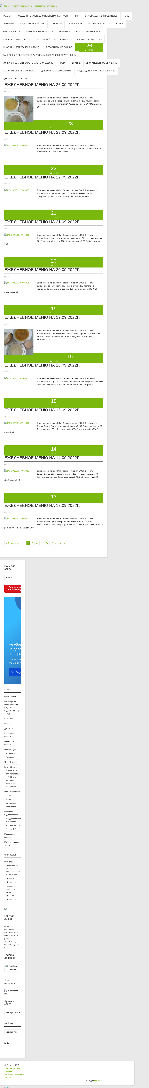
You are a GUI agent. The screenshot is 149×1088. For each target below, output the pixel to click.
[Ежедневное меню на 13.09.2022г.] (16, 519)
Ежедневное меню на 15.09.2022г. (42, 410)
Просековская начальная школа (12, 889)
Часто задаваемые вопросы (19, 71)
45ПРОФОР (64, 31)
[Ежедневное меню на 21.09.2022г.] (16, 236)
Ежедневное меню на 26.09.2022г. (42, 84)
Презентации (10, 749)
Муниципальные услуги (39, 31)
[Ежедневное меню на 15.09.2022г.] (16, 424)
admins (7, 91)
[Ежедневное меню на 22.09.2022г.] (16, 191)
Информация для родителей (101, 16)
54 (47, 543)
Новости (10, 878)
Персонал (11, 882)
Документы (9, 729)
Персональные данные (59, 47)
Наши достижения (12, 792)
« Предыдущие (13, 543)
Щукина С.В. (11, 829)
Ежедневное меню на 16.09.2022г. (42, 365)
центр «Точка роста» (15, 78)
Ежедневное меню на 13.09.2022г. (42, 505)
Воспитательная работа (90, 31)
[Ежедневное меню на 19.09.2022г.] (18, 354)
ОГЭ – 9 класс (10, 762)
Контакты (56, 24)
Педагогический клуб (32, 24)
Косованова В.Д (13, 825)
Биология (10, 757)
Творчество (11, 807)
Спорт (8, 795)
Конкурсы (10, 799)
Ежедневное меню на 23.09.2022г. (42, 132)
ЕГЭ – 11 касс (10, 767)
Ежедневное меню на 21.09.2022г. (42, 222)
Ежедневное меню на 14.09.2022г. (42, 457)
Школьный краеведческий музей (21, 47)
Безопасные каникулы (89, 39)
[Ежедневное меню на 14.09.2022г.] (16, 472)
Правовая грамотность (16, 39)
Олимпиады (11, 803)
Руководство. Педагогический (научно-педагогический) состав (11, 708)
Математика (11, 753)
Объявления (75, 24)
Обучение (8, 24)
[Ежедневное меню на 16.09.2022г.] (16, 379)
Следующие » (58, 543)
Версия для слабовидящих (15, 588)
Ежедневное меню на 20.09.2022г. (42, 269)
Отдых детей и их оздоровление (96, 71)
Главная (7, 16)
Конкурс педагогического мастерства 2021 (28, 63)
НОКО (126, 16)
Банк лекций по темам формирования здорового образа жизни (39, 55)
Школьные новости (99, 24)
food (62, 63)
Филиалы (8, 862)
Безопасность (11, 31)
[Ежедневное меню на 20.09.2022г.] (16, 283)
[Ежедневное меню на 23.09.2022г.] (16, 146)
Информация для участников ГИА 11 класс (13, 774)
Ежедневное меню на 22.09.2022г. (42, 177)
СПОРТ (119, 24)
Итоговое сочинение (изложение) (11, 784)
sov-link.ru (98, 1080)
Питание (75, 63)
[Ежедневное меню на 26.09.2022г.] (18, 122)
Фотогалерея (10, 697)
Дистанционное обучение (101, 63)
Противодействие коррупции (53, 39)
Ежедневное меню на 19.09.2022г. (42, 317)
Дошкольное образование (56, 71)
